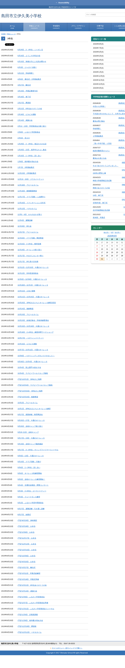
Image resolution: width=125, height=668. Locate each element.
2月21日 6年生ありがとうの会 (30, 109)
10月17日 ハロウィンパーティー (31, 338)
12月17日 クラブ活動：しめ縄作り (31, 197)
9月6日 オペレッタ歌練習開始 (30, 473)
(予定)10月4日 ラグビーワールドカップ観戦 (35, 385)
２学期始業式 (98, 136)
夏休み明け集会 (99, 121)
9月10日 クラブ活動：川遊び (29, 462)
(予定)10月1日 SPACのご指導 (30, 379)
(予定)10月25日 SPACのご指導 (30, 391)
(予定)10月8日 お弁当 (26, 556)
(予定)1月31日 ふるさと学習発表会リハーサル (36, 609)
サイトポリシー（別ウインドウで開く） (67, 648)
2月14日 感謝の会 (25, 120)
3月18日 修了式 (24, 97)
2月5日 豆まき (24, 138)
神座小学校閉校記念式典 (102, 181)
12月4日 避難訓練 (25, 220)
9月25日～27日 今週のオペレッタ (31, 420)
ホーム (12, 27)
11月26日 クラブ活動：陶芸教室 (30, 238)
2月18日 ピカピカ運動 (27, 114)
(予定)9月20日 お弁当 (26, 562)
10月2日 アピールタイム (28, 403)
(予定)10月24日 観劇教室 (28, 397)
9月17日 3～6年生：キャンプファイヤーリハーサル (38, 450)
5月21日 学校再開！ (26, 73)
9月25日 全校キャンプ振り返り (30, 426)
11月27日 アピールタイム (28, 232)
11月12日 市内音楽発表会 (28, 273)
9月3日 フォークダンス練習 (29, 497)
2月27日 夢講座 (24, 103)
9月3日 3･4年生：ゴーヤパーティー (32, 491)
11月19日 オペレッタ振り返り (30, 250)
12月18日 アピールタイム (28, 185)
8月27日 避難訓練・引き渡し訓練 (31, 509)
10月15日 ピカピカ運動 (27, 344)
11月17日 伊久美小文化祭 (28, 262)
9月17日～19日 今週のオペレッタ (31, 438)
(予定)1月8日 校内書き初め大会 (30, 620)
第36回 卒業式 (99, 217)
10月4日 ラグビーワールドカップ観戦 (33, 373)
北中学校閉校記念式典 (101, 210)
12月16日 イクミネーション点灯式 (31, 203)
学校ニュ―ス (11, 34)
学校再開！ (97, 129)
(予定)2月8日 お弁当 (26, 532)
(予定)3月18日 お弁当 (26, 526)
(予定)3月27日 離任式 (26, 567)
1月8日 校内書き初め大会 (28, 161)
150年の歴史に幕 (99, 173)
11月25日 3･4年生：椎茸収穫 (29, 244)
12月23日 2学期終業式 (27, 173)
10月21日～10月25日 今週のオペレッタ (33, 297)
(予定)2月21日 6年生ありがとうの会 (32, 585)
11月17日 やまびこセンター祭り (30, 256)
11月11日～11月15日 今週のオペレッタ (33, 267)
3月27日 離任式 (24, 85)
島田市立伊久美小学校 (21, 15)
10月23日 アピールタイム (28, 314)
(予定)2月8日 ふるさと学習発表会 (31, 597)
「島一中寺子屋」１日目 (102, 143)
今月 (112, 232)
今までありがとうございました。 (105, 166)
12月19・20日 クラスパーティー (31, 179)
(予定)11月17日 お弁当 (27, 538)
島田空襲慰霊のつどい (101, 151)
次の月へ (117, 232)
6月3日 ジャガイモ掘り (27, 67)
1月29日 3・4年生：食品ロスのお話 (32, 144)
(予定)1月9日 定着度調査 (28, 615)
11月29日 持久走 (24, 226)
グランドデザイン (78, 27)
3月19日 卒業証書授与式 (28, 91)
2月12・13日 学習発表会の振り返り (32, 126)
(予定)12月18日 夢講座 (27, 626)
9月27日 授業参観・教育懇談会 (30, 414)
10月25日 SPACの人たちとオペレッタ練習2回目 (37, 303)
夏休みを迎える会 (99, 158)
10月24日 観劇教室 (25, 309)
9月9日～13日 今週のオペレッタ (31, 456)
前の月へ (106, 232)
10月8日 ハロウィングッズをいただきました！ (36, 356)
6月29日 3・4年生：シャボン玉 (30, 50)
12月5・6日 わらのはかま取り (30, 214)
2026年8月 (112, 236)
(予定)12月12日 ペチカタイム (30, 632)
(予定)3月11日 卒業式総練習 (29, 573)
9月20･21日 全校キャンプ (28, 432)
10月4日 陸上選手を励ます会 (29, 367)
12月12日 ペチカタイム (27, 209)
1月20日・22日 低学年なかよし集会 (32, 150)
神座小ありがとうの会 (101, 188)
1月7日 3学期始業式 (26, 167)
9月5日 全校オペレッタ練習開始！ (31, 479)
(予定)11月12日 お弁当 (27, 544)
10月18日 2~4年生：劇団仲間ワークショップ (35, 332)
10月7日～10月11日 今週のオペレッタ (33, 350)
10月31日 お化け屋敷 (26, 291)
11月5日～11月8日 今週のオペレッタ (32, 279)
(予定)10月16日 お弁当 (27, 550)
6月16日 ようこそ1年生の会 (29, 56)
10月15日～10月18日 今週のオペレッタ (33, 326)
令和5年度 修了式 (100, 203)
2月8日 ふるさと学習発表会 (29, 132)
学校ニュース (34, 27)
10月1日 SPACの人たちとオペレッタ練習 (34, 409)
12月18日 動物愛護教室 (27, 191)
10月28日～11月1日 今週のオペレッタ (33, 285)
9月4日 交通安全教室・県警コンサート (33, 485)
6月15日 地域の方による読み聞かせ (32, 61)
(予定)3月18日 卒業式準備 (28, 579)
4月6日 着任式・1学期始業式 (29, 79)
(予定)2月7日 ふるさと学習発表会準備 (33, 603)
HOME (3, 34)
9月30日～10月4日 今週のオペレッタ (32, 362)
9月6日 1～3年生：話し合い (29, 467)
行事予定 (100, 27)
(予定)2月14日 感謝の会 (27, 591)
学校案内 (56, 27)
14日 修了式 (98, 195)
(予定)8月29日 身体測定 (27, 520)
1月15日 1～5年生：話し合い (29, 156)
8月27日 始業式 (24, 515)
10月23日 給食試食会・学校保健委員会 (33, 320)
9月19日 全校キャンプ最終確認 (30, 444)
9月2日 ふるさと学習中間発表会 (30, 503)
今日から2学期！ (99, 106)
